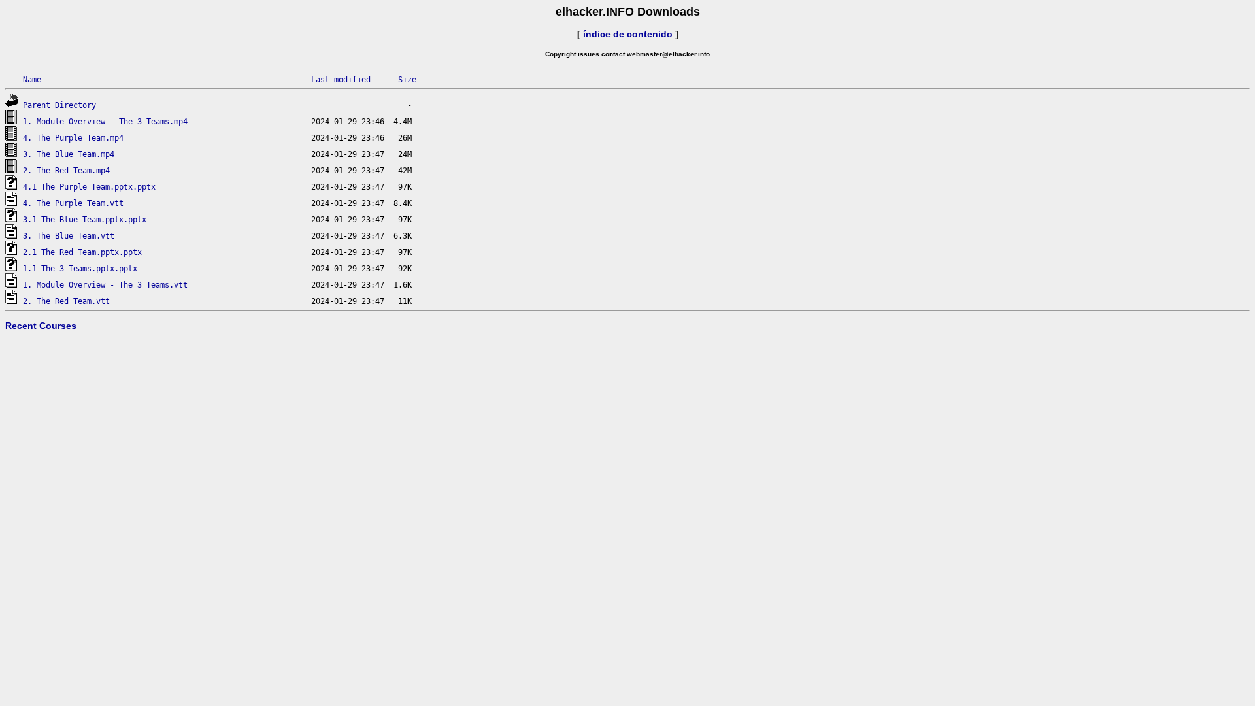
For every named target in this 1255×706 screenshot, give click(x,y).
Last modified (341, 79)
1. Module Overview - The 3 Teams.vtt (105, 285)
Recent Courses (40, 325)
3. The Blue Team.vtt (68, 236)
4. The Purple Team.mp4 (73, 138)
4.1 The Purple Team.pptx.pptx (89, 187)
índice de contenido (628, 34)
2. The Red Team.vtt (66, 301)
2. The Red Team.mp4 (66, 170)
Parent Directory (59, 105)
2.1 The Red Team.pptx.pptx (82, 252)
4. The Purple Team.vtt (73, 203)
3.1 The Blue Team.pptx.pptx (84, 219)
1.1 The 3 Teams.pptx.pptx (80, 268)
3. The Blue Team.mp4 (68, 154)
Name (32, 79)
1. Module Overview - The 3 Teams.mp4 (105, 121)
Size (407, 79)
